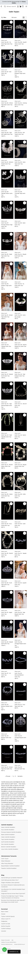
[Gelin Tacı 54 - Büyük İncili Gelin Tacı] (21, 241)
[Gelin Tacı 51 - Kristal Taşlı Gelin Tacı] (7, 302)
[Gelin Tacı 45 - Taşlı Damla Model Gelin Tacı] (7, 391)
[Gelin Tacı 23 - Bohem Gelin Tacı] (7, 723)
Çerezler (3, 931)
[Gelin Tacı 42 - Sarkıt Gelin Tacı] (21, 422)
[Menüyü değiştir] (26, 6)
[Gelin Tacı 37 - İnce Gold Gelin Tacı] (7, 511)
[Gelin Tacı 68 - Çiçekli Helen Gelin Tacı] (21, 29)
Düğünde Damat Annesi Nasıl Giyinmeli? (13, 893)
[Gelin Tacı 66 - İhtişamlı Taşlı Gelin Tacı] (21, 59)
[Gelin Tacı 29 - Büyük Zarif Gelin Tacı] (7, 629)
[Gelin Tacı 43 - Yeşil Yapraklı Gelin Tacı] (7, 422)
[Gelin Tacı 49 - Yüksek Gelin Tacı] (7, 331)
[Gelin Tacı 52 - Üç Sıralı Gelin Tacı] (21, 271)
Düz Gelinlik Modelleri (7, 844)
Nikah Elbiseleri (5, 861)
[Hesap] (17, 6)
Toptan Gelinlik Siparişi (8, 916)
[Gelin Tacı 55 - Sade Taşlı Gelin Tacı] (7, 241)
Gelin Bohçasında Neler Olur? (10, 880)
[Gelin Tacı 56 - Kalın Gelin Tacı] (21, 210)
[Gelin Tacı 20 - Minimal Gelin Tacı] (21, 754)
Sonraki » (20, 776)
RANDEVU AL (14, 951)
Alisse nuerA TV (5, 919)
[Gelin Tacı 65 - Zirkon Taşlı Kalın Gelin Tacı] (7, 90)
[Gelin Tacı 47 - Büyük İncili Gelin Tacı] (7, 361)
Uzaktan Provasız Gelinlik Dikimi (8, 942)
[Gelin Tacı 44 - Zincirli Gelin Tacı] (21, 391)
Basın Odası (4, 911)
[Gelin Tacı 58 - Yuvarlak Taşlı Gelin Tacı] (21, 179)
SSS (12, 940)
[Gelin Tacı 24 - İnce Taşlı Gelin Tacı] (21, 691)
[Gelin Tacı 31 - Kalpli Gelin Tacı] (7, 599)
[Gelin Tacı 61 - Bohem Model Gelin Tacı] (7, 149)
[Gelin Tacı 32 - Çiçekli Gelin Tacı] (21, 570)
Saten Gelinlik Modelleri (8, 827)
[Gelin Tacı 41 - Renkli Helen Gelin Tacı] (7, 451)
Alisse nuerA (7, 948)
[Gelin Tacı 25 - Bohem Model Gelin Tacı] (7, 691)
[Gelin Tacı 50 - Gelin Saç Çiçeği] (21, 302)
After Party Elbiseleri (7, 863)
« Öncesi (7, 776)
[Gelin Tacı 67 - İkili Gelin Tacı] (7, 59)
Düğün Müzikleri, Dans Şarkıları (10, 882)
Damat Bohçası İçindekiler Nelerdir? (11, 877)
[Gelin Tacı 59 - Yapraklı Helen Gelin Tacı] (7, 179)
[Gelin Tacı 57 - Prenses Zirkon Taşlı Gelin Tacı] (7, 210)
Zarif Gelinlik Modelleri (7, 842)
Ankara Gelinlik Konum (19, 944)
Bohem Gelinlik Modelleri (8, 846)
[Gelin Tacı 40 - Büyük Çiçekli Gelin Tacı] (21, 451)
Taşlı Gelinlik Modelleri (7, 839)
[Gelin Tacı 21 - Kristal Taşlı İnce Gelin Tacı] (7, 754)
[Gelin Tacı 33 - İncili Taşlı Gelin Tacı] (7, 570)
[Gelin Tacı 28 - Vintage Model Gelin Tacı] (21, 629)
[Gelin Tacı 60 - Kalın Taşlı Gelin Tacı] (21, 149)
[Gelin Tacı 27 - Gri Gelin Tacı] (7, 660)
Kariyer (3, 914)
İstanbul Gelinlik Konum (6, 944)
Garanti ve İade (5, 923)
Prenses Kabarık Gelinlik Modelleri (11, 832)
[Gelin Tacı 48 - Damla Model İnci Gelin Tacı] (21, 331)
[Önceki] (1, 6)
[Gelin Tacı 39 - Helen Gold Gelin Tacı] (7, 481)
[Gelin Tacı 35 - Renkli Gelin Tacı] (7, 540)
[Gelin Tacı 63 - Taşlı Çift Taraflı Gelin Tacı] (7, 119)
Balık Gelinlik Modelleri (8, 834)
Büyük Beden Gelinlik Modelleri (10, 866)
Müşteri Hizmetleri (5, 940)
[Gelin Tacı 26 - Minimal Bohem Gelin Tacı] (21, 660)
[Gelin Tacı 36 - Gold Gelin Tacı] (21, 511)
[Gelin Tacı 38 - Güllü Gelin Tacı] (21, 481)
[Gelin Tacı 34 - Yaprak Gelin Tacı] (21, 540)
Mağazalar (4, 921)
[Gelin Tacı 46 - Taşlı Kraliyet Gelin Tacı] (21, 361)
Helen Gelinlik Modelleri (8, 837)
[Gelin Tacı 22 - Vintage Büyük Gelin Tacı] (21, 723)
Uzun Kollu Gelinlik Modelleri (9, 849)
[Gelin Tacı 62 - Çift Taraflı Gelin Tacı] (21, 119)
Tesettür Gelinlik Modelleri (8, 868)
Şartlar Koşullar (5, 926)
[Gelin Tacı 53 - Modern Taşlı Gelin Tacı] (7, 271)
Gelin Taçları (4, 858)
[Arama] (5, 6)
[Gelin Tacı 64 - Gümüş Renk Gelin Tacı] (21, 90)
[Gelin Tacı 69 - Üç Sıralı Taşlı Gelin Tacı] (7, 29)
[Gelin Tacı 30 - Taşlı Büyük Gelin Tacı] (21, 599)
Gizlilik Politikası (6, 928)
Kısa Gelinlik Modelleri (7, 829)
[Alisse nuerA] (11, 6)
